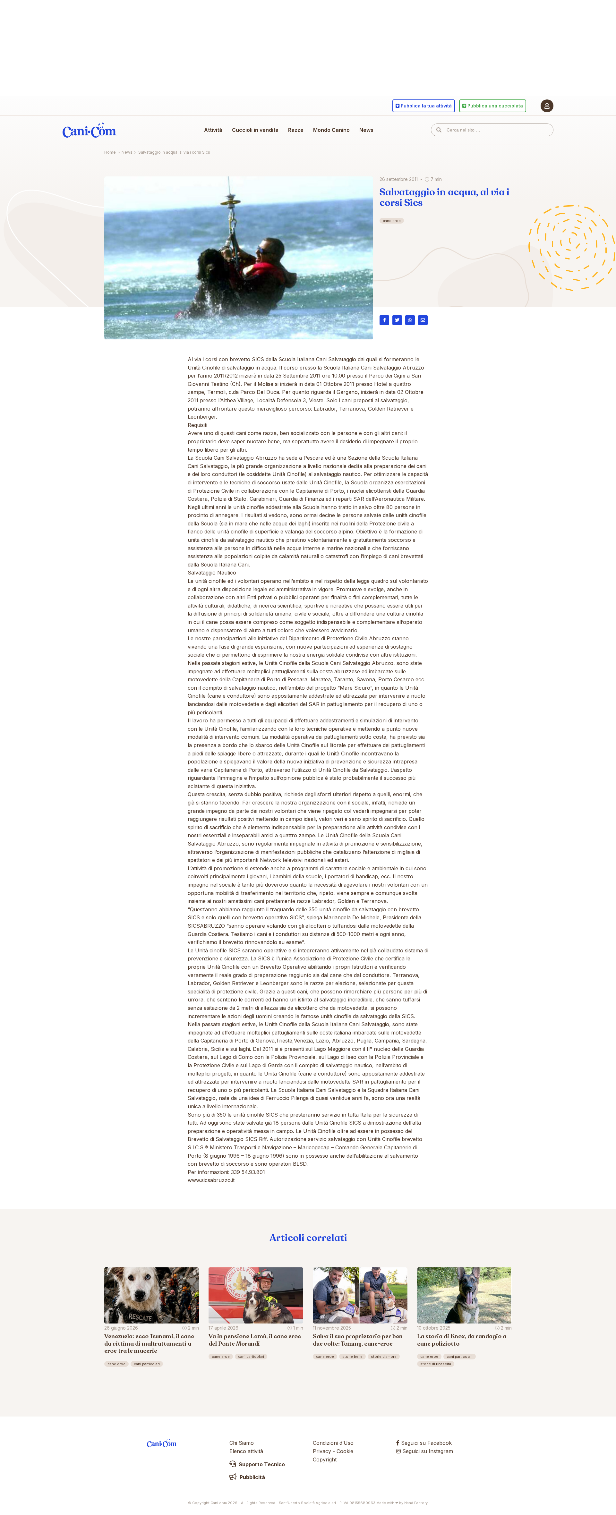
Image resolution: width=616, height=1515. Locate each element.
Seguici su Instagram (427, 1451)
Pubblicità (251, 1477)
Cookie (345, 1451)
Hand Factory (416, 1503)
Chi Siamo (241, 1443)
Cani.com (90, 130)
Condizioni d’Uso (333, 1443)
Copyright (325, 1459)
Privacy (322, 1451)
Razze (296, 130)
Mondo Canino (331, 130)
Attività (213, 130)
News (366, 130)
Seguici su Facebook (425, 1443)
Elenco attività (246, 1451)
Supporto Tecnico (261, 1464)
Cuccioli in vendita (255, 130)
